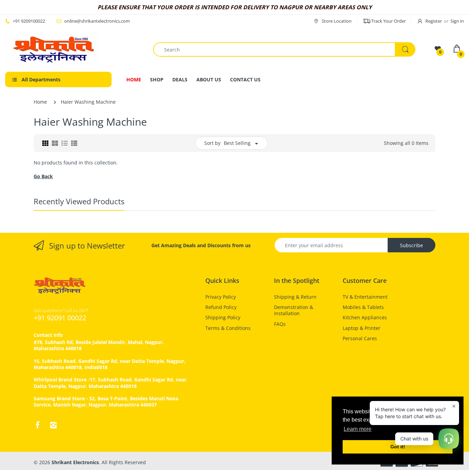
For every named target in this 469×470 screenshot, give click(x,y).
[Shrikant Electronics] (53, 49)
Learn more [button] (357, 429)
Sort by (212, 143)
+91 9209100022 (29, 21)
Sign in (457, 21)
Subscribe (411, 245)
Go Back (43, 176)
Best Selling (237, 143)
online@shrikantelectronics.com (97, 21)
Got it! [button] (397, 446)
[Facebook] (37, 425)
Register (433, 21)
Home (40, 102)
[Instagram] (53, 425)
